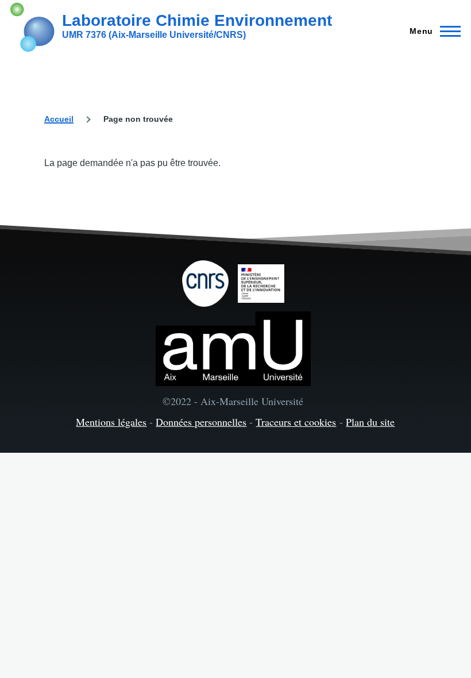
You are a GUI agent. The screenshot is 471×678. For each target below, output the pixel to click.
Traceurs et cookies (296, 422)
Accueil (59, 119)
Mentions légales (111, 422)
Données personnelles (201, 422)
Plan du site (370, 422)
